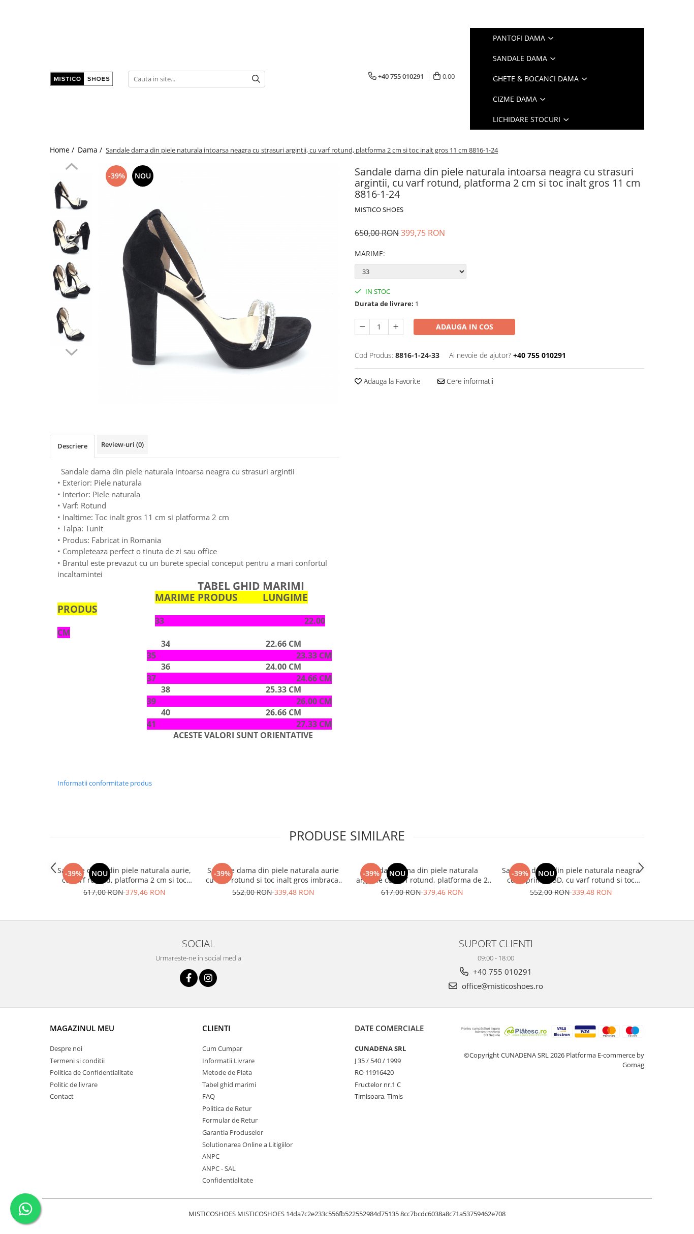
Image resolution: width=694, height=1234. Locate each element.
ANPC (210, 1156)
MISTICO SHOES (379, 209)
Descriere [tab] (72, 445)
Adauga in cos (464, 327)
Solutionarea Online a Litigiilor (247, 1144)
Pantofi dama (520, 38)
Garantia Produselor (232, 1132)
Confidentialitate (227, 1180)
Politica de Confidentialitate (91, 1072)
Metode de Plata (227, 1072)
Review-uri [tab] (122, 444)
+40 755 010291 (501, 972)
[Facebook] (189, 978)
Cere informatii (469, 381)
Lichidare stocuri (527, 119)
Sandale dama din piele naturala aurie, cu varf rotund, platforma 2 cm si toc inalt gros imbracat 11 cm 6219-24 (124, 875)
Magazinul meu (82, 1028)
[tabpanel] (218, 283)
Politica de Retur (226, 1108)
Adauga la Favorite (391, 381)
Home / (63, 150)
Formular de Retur (230, 1120)
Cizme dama (516, 99)
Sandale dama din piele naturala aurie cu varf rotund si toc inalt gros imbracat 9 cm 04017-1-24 (273, 875)
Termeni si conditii (77, 1060)
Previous (71, 168)
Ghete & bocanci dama (537, 78)
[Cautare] (256, 79)
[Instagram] (208, 978)
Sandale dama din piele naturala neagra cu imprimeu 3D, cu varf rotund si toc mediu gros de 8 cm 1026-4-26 (571, 875)
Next (71, 351)
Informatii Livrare (228, 1060)
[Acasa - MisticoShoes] (81, 79)
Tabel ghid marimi (229, 1084)
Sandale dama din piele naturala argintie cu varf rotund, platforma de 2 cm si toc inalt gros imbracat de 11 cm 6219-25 (422, 875)
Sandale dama (521, 58)
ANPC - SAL (219, 1168)
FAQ (208, 1096)
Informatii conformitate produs (104, 783)
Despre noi (66, 1048)
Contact (62, 1096)
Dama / (91, 150)
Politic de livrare (74, 1084)
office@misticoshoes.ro (501, 986)
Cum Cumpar (222, 1048)
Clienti (216, 1028)
